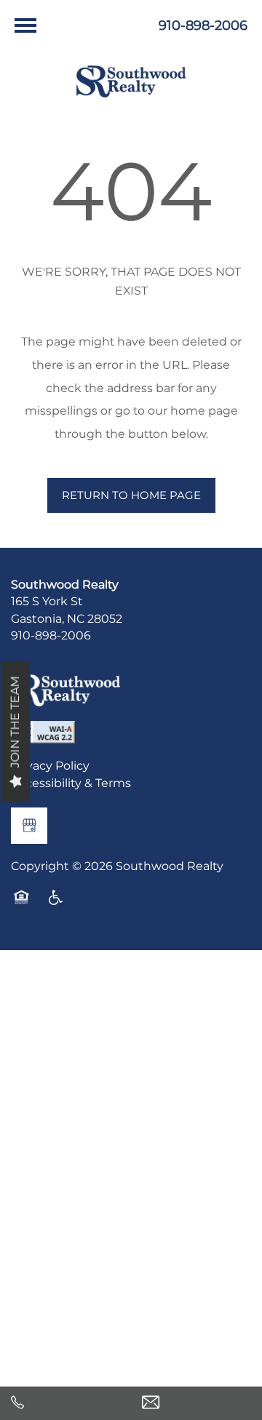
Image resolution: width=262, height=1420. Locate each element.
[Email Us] (196, 1403)
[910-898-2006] (65, 1403)
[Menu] (25, 25)
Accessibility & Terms (71, 784)
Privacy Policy (50, 766)
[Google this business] (29, 825)
